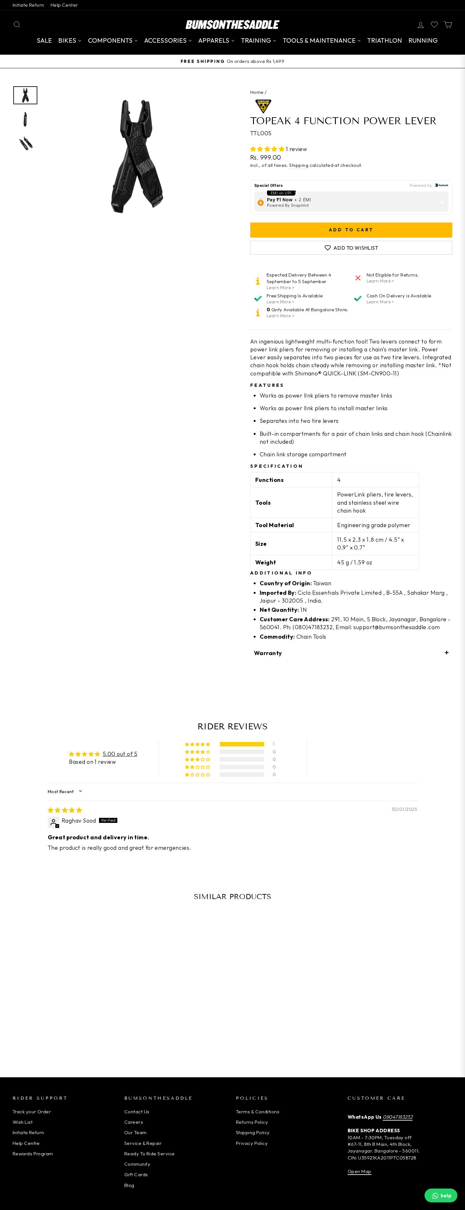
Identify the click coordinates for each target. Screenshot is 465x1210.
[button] (268, 149)
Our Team (135, 1132)
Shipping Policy (253, 1132)
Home (257, 92)
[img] (65, 810)
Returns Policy (252, 1122)
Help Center (64, 5)
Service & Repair (143, 1143)
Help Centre (26, 1143)
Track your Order (32, 1112)
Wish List (23, 1122)
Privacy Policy (252, 1143)
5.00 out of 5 (120, 753)
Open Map (359, 1171)
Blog (129, 1185)
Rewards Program (33, 1154)
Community (137, 1164)
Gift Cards (136, 1174)
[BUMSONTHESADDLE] (232, 24)
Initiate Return (28, 5)
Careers (133, 1122)
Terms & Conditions (257, 1112)
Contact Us (137, 1112)
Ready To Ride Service (149, 1154)
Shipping (298, 165)
